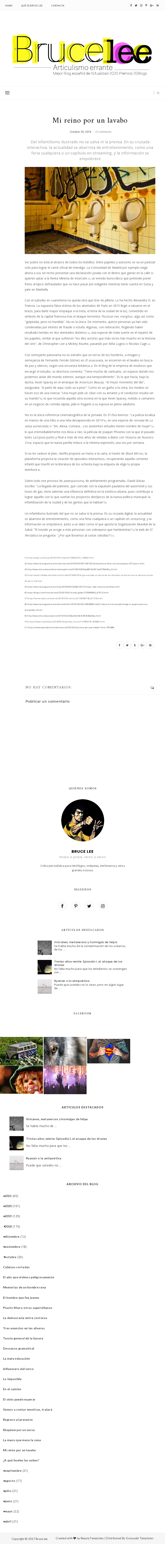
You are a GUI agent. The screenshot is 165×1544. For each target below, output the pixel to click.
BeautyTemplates (92, 1538)
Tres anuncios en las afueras (25, 1328)
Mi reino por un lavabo (21, 1450)
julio (9, 1491)
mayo (10, 1511)
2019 (10, 1216)
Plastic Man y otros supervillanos (29, 1308)
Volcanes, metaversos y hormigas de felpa (85, 942)
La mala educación (18, 1358)
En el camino (13, 1389)
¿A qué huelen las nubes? (22, 1460)
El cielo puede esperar (20, 1399)
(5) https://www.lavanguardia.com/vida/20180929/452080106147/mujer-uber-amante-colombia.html (72, 586)
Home (8, 5)
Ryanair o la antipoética (72, 981)
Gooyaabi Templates (139, 1538)
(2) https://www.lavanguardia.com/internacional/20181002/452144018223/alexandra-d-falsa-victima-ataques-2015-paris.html (84, 563)
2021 (10, 1196)
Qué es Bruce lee (32, 5)
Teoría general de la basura (24, 1338)
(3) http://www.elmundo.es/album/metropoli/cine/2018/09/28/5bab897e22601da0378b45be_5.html (71, 569)
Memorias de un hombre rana (26, 1287)
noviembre (14, 1246)
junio (10, 1501)
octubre (12, 1257)
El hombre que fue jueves (23, 1297)
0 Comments (103, 132)
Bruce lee (41, 1539)
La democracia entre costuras (26, 1318)
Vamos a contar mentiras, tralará (29, 1409)
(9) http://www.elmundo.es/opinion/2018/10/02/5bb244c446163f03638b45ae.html (63, 615)
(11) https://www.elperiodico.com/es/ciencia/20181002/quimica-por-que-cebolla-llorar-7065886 (69, 627)
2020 (10, 1206)
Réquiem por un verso (20, 1430)
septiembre (15, 1470)
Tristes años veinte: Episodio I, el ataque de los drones (88, 963)
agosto (11, 1480)
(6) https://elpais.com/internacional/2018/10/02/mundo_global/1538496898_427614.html (66, 592)
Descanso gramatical (20, 1348)
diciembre (14, 1236)
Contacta (57, 5)
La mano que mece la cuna (23, 1440)
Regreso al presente (19, 1419)
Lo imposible (13, 1379)
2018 (10, 1226)
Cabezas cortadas (18, 1267)
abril (9, 1521)
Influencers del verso (20, 1369)
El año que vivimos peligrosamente (30, 1277)
